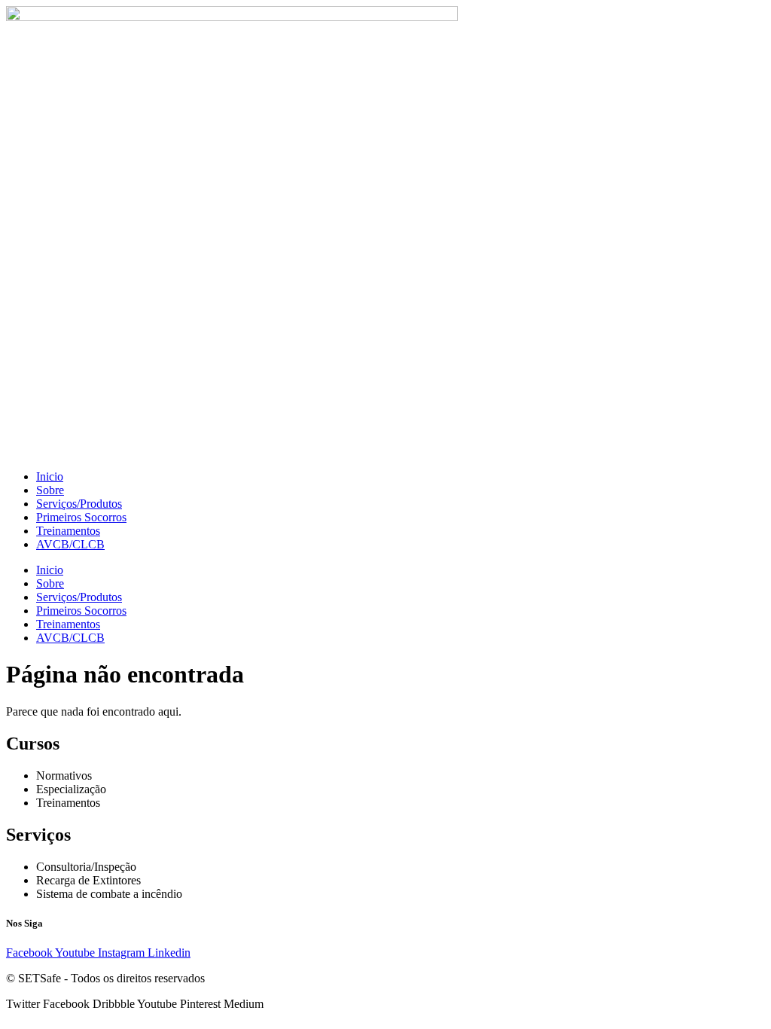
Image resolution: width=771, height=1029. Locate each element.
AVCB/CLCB (70, 544)
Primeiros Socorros (81, 517)
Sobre (50, 490)
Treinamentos (68, 530)
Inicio (49, 476)
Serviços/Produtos (79, 503)
